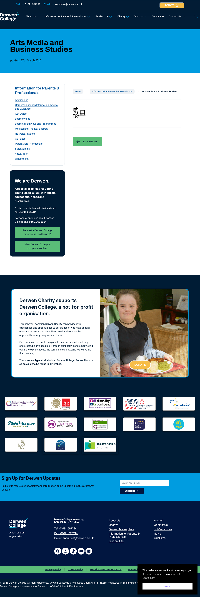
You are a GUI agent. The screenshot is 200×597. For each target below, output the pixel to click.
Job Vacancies (163, 529)
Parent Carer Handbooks (28, 143)
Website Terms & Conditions (106, 569)
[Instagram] (65, 551)
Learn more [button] (148, 578)
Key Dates (21, 113)
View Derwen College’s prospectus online (37, 246)
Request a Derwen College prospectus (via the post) (37, 232)
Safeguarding (22, 148)
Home (78, 91)
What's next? (22, 158)
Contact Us (175, 16)
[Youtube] (81, 551)
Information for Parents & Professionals (66, 16)
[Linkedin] (88, 551)
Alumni (158, 520)
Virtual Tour (21, 153)
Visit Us (138, 16)
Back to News (90, 141)
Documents (158, 16)
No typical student (25, 133)
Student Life (102, 16)
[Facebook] (57, 551)
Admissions (21, 100)
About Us (31, 16)
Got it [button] (167, 586)
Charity (121, 16)
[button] (196, 16)
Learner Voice (22, 118)
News (157, 533)
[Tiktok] (73, 551)
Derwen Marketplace (121, 529)
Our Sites (20, 138)
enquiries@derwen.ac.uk (68, 4)
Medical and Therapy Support (31, 128)
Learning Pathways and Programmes (35, 123)
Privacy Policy (53, 569)
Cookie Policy (75, 569)
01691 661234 (32, 4)
